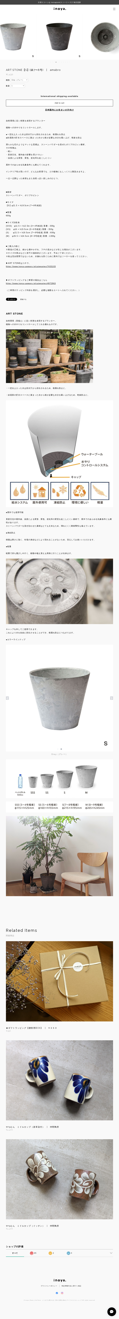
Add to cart (59, 103)
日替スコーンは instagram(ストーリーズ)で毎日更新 (59, 2)
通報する (23, 299)
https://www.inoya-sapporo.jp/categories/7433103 (31, 266)
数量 (8, 86)
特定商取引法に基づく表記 (71, 1286)
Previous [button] (4, 36)
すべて (15, 1253)
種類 (8, 80)
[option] (59, 36)
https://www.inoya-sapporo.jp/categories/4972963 (31, 283)
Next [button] (114, 36)
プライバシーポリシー (49, 1286)
